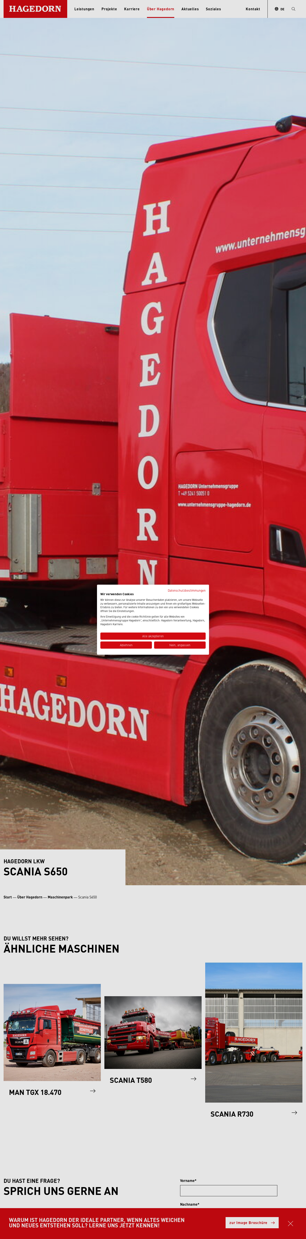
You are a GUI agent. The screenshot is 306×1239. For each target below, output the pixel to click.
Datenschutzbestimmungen (187, 590)
